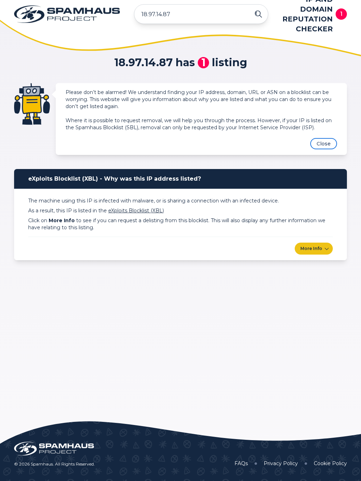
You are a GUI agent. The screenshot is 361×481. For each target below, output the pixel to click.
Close (324, 143)
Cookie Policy (330, 463)
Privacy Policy (281, 463)
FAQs (241, 463)
